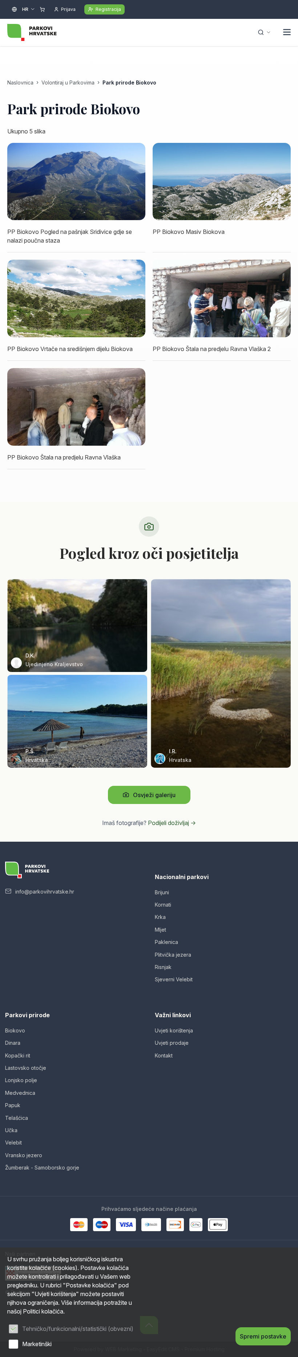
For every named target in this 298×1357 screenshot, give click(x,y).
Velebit (13, 1142)
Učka (11, 1130)
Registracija (108, 9)
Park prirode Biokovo (129, 82)
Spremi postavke (263, 1336)
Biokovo (15, 1030)
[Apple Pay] (218, 1224)
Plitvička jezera (173, 955)
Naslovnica (20, 82)
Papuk (12, 1105)
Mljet (160, 930)
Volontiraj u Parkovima (67, 82)
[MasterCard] (79, 1224)
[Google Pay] (195, 1224)
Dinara (12, 1043)
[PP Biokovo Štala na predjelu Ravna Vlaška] (76, 407)
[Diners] (151, 1224)
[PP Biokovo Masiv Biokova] (222, 181)
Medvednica (20, 1093)
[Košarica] (42, 9)
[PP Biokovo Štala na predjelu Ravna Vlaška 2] (222, 298)
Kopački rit (17, 1055)
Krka (160, 917)
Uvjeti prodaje (172, 1043)
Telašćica (16, 1118)
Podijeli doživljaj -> (172, 822)
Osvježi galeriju (154, 795)
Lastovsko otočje (25, 1068)
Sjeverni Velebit (174, 979)
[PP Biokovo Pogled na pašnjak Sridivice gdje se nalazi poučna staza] (76, 181)
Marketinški (37, 1344)
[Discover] (175, 1224)
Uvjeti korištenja (174, 1030)
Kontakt (164, 1055)
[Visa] (126, 1224)
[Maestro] (101, 1224)
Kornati (163, 905)
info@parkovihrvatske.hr (44, 891)
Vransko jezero (23, 1155)
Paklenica (166, 942)
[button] (287, 33)
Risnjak (163, 967)
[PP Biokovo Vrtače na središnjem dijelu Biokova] (76, 298)
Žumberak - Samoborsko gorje (42, 1167)
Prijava (68, 9)
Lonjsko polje (21, 1080)
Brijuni (162, 892)
